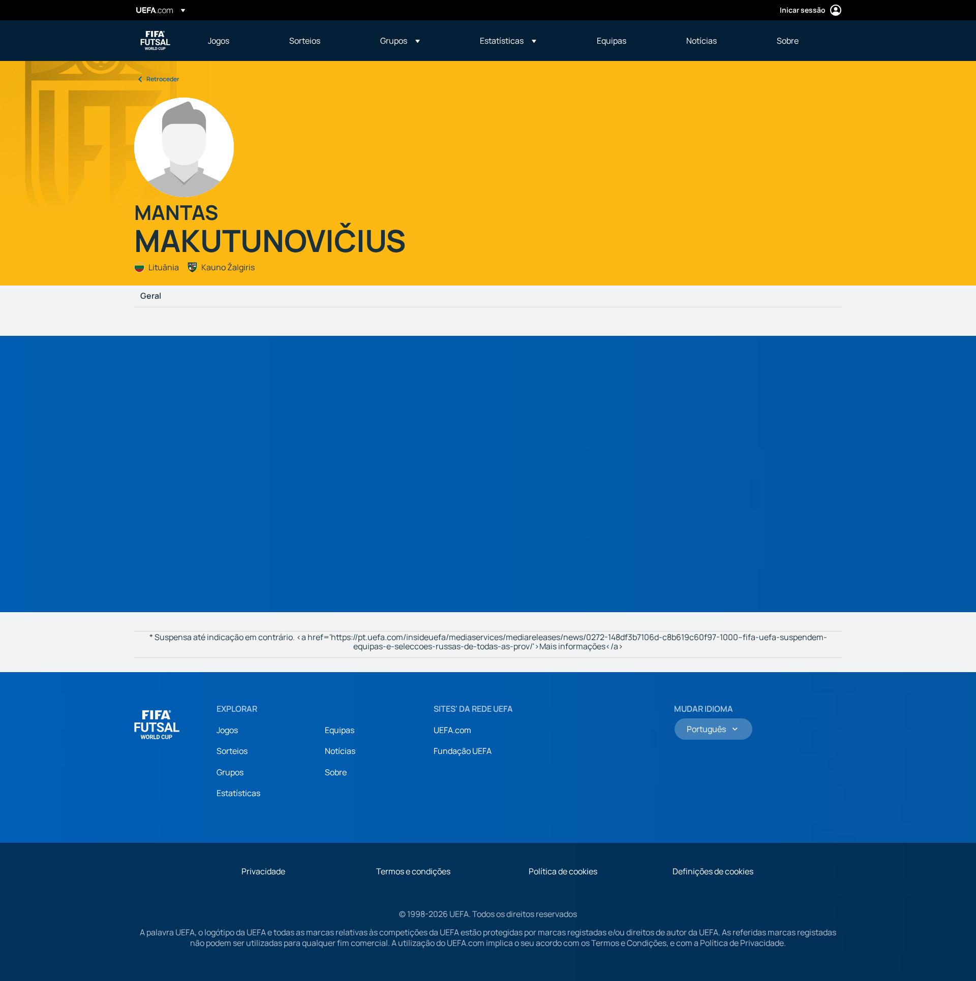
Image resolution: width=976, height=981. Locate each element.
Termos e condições (413, 871)
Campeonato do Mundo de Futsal (155, 40)
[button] (400, 40)
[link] (218, 40)
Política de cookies (563, 871)
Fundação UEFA (463, 750)
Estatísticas (238, 793)
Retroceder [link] (162, 79)
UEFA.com (452, 730)
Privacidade (263, 871)
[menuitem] (235, 40)
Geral (150, 296)
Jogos (227, 730)
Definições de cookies (713, 871)
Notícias (340, 750)
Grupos (230, 772)
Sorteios (232, 750)
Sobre (336, 772)
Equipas (339, 730)
